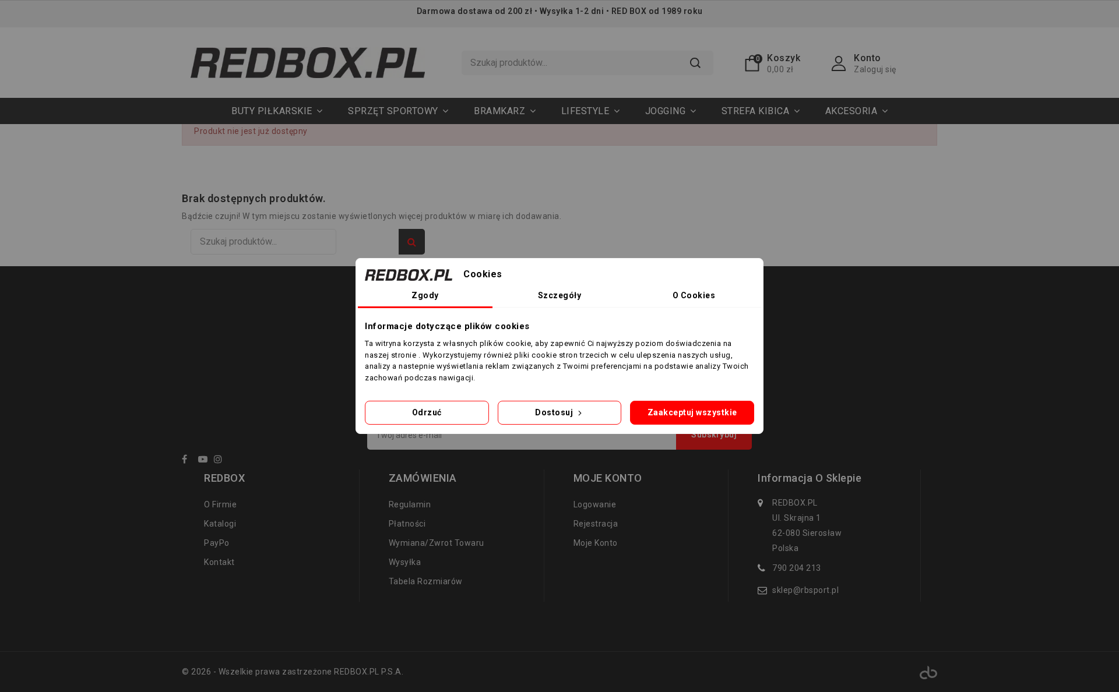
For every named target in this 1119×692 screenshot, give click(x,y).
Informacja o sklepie (809, 478)
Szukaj (695, 63)
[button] (398, 111)
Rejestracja (595, 523)
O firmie (220, 504)
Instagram (221, 461)
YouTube (205, 461)
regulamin (410, 504)
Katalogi (220, 523)
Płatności (407, 523)
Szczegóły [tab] (560, 295)
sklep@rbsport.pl (805, 590)
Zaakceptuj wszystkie (692, 412)
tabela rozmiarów (426, 581)
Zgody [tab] (425, 295)
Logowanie (595, 504)
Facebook (189, 461)
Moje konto (595, 543)
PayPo (217, 543)
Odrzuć (427, 412)
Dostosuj (555, 412)
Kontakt (219, 562)
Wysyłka (405, 562)
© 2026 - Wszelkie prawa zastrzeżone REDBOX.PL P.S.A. (292, 671)
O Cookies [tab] (694, 295)
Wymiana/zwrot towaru (436, 543)
